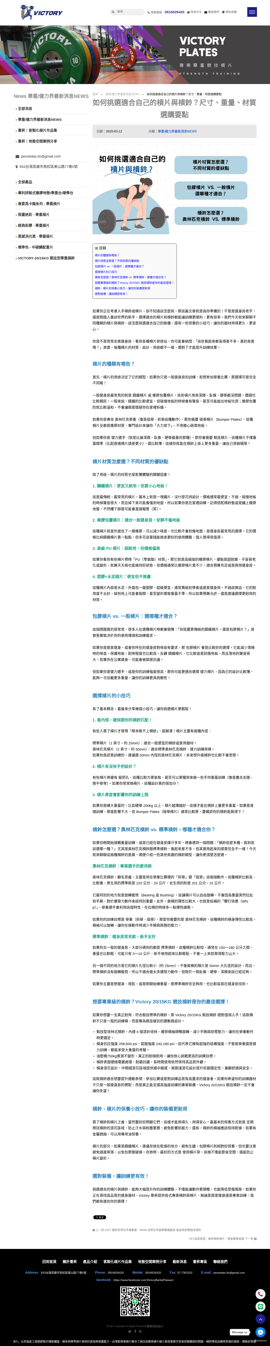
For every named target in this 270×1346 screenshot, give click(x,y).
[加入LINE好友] (135, 1301)
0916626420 (174, 12)
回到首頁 (49, 1262)
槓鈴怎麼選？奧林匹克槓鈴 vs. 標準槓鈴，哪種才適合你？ (130, 277)
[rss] (140, 1331)
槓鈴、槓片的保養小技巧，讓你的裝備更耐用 (122, 288)
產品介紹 (90, 1262)
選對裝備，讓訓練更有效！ (111, 293)
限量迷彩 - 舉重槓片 (34, 215)
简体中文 (196, 11)
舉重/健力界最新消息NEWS (122, 94)
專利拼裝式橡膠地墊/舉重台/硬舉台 (45, 193)
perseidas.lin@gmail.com (41, 156)
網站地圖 (231, 11)
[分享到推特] (129, 1331)
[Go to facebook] (260, 1332)
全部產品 (25, 182)
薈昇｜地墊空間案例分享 (37, 141)
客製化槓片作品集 (117, 1262)
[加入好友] (260, 1306)
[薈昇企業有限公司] (41, 13)
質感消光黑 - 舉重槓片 (35, 237)
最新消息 (180, 1262)
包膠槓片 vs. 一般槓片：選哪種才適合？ (119, 266)
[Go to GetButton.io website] (260, 1340)
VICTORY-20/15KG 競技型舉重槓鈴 (46, 258)
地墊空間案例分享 (152, 1262)
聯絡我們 (213, 11)
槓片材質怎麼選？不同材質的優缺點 (117, 260)
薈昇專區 (200, 1262)
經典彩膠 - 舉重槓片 (34, 226)
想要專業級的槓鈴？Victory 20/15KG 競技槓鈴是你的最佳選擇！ (134, 282)
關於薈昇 (70, 1262)
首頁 (95, 94)
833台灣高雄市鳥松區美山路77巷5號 (49, 167)
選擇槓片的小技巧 (106, 271)
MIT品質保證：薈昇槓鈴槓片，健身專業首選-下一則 (221, 1238)
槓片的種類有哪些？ (107, 255)
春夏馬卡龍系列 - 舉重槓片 (39, 204)
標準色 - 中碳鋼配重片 (35, 248)
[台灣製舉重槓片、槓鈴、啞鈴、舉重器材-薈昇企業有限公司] (135, 55)
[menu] (252, 12)
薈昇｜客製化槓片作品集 (37, 130)
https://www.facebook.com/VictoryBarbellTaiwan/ (143, 1280)
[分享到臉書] (135, 1331)
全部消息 (25, 109)
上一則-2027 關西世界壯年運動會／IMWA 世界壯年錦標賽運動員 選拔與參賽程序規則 (148, 1230)
